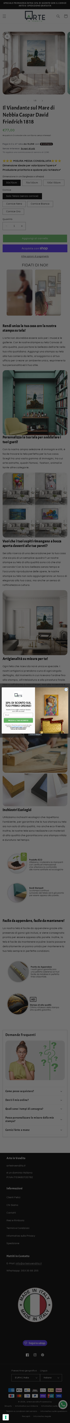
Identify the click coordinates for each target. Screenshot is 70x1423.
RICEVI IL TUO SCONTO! (18, 720)
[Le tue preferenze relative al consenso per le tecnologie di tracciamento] (6, 1417)
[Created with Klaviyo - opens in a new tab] (35, 735)
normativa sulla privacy (17, 726)
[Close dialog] (66, 689)
